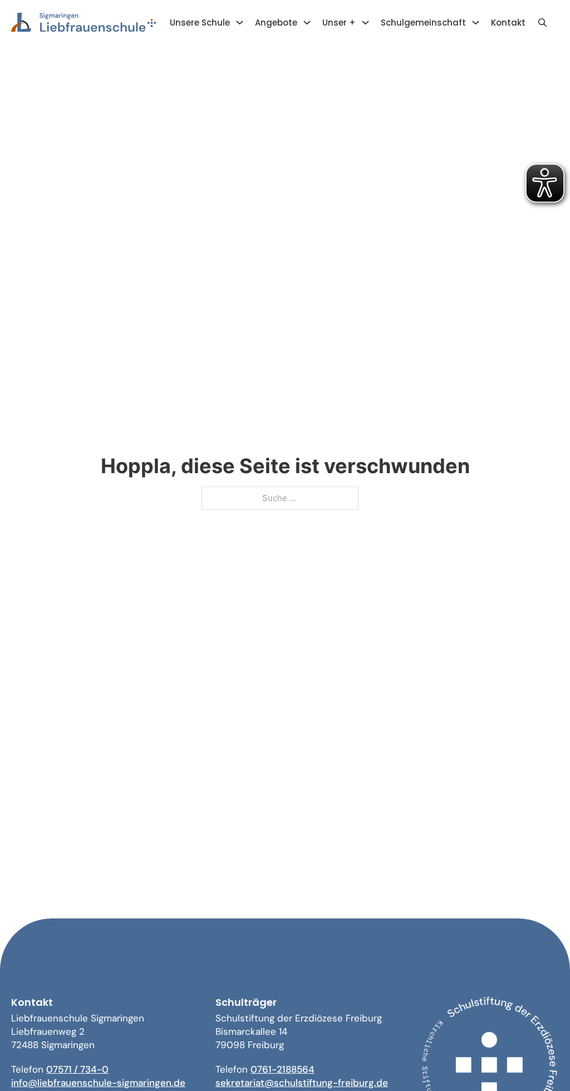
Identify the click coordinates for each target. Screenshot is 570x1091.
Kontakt (508, 22)
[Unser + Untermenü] (365, 22)
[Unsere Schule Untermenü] (239, 22)
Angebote (276, 22)
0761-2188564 (282, 1069)
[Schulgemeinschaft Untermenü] (475, 22)
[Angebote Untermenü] (307, 22)
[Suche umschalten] (542, 23)
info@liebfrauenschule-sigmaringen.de (98, 1083)
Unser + (339, 22)
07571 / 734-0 (77, 1069)
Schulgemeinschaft (423, 22)
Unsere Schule (200, 22)
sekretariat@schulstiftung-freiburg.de (301, 1083)
